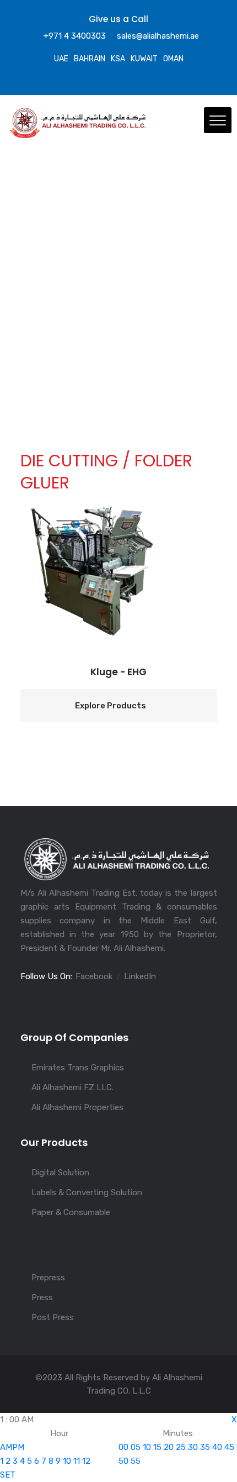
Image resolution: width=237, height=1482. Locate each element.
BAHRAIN (89, 59)
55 (136, 1461)
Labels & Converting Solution (86, 1192)
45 (229, 1447)
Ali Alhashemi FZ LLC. (72, 1087)
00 (123, 1447)
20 (169, 1447)
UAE (61, 59)
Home (31, 341)
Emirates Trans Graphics (77, 1068)
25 (181, 1447)
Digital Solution (60, 1173)
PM (18, 1447)
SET (7, 1475)
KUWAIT (144, 59)
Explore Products (110, 706)
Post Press (52, 1317)
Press (42, 1297)
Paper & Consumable (70, 1212)
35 (205, 1447)
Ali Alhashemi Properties (77, 1107)
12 (86, 1461)
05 (136, 1447)
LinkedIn (140, 976)
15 (157, 1447)
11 (76, 1461)
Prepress (48, 1278)
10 (67, 1461)
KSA (118, 59)
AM (6, 1447)
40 (217, 1447)
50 (123, 1461)
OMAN (173, 59)
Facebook (94, 976)
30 (193, 1447)
